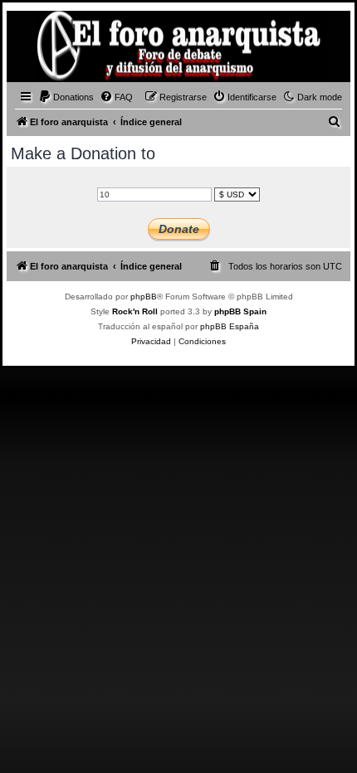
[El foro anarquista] (38, 49)
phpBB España (229, 326)
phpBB (143, 296)
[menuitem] (66, 97)
